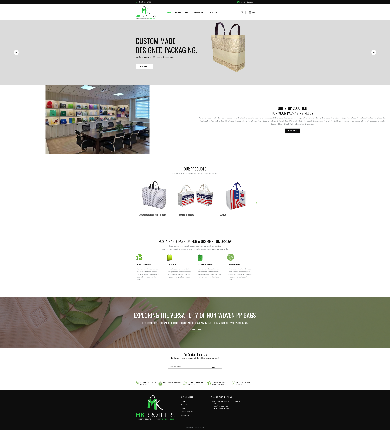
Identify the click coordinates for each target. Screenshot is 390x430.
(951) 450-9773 (220, 406)
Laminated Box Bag (146, 215)
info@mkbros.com (220, 408)
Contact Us (213, 12)
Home (169, 12)
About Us (177, 12)
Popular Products (198, 12)
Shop (186, 12)
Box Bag (182, 215)
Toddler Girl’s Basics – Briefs (232, 215)
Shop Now (143, 67)
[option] (154, 200)
